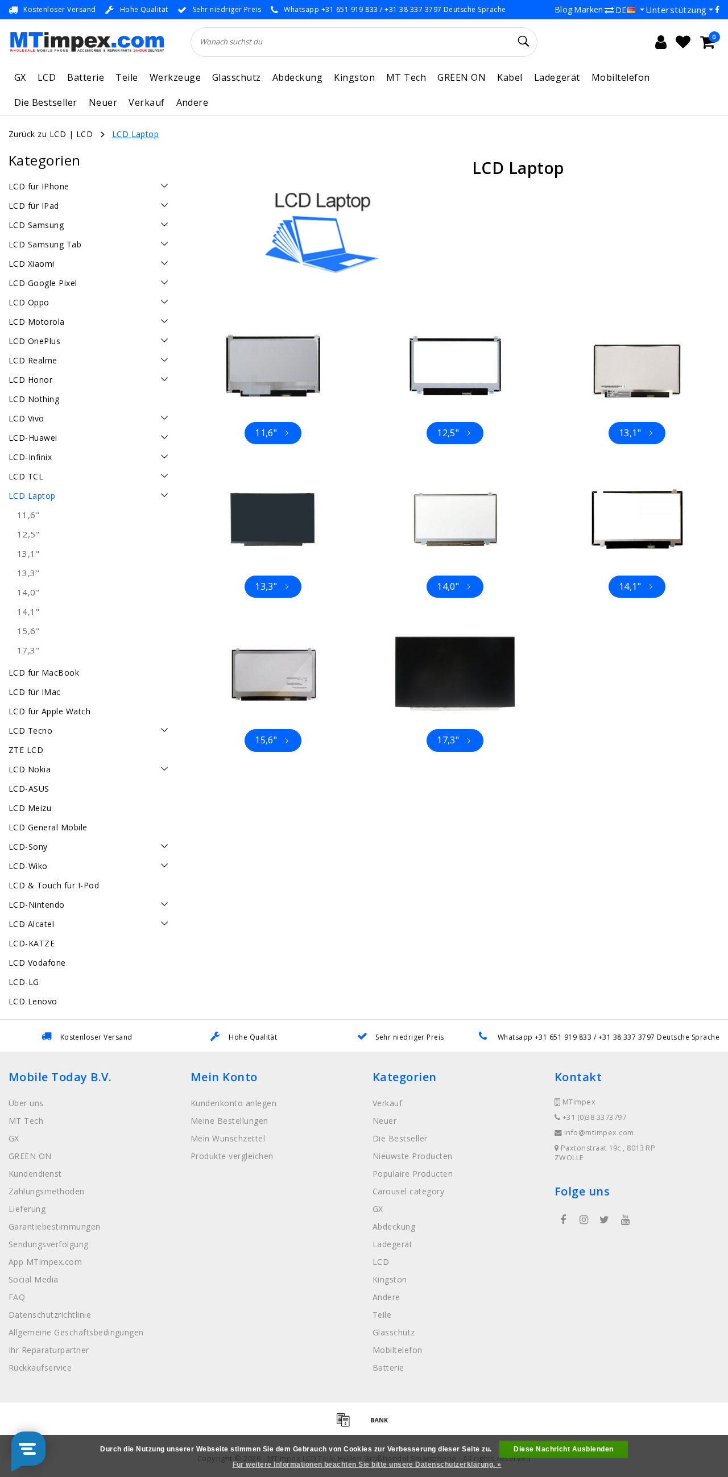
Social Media (34, 1279)
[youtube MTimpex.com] (625, 1220)
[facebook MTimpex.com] (563, 1220)
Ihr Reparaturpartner (49, 1349)
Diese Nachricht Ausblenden (563, 1449)
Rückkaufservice (40, 1367)
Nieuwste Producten (413, 1156)
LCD (47, 77)
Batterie (85, 77)
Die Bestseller (45, 102)
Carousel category (408, 1191)
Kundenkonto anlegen (233, 1103)
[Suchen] (524, 41)
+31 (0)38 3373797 (593, 1117)
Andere (192, 102)
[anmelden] (661, 42)
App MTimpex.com (45, 1261)
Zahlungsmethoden (47, 1191)
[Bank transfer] (382, 1424)
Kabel (509, 77)
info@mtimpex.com (599, 1132)
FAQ (17, 1297)
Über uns (26, 1103)
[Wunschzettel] (683, 42)
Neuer (103, 102)
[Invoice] (347, 1424)
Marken (588, 9)
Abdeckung (297, 77)
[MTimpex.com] (87, 42)
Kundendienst (35, 1173)
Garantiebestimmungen (55, 1226)
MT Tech (406, 77)
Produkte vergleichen (232, 1156)
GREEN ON (461, 77)
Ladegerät (557, 77)
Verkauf (146, 102)
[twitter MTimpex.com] (604, 1220)
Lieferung (27, 1208)
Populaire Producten (413, 1173)
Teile (126, 77)
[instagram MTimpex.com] (583, 1220)
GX (20, 77)
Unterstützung (676, 9)
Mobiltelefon (621, 77)
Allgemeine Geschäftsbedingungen (76, 1332)
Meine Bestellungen (229, 1120)
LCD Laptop (135, 134)
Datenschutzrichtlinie (50, 1314)
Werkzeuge (175, 77)
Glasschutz (236, 77)
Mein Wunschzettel (228, 1138)
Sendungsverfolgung (49, 1244)
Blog (564, 9)
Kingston (354, 77)
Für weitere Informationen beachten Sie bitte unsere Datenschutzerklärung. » (367, 1464)
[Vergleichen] (609, 9)
